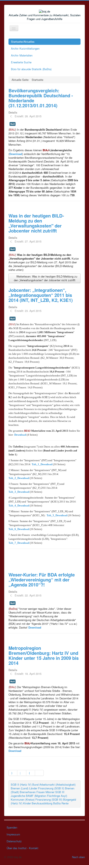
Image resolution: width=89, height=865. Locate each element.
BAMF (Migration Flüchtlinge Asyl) (46, 796)
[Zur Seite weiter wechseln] (30, 773)
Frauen (40, 792)
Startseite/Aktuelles (23, 42)
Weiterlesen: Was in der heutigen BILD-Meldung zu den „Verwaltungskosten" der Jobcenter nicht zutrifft (45, 278)
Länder (33, 788)
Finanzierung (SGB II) (51, 788)
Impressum (13, 834)
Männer (50, 792)
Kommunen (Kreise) (23, 799)
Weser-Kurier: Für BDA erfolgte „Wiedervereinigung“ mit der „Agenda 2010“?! (41, 579)
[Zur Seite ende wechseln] (39, 773)
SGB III (59, 792)
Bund (35, 784)
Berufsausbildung (42, 803)
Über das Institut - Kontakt (22, 848)
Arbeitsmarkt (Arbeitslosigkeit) (57, 784)
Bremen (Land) (19, 788)
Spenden (12, 827)
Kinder (27, 803)
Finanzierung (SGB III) (48, 799)
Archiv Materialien (21, 55)
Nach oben (78, 857)
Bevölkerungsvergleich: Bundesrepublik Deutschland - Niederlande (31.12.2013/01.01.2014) (40, 98)
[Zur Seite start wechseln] (12, 773)
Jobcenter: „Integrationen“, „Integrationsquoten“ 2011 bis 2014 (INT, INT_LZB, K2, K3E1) (40, 295)
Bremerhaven (28, 792)
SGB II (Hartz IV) (21, 784)
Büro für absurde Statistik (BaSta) (31, 69)
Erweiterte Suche (21, 62)
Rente (65, 803)
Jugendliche (18, 796)
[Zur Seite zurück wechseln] (21, 773)
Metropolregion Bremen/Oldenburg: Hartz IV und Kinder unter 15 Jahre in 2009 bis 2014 (43, 655)
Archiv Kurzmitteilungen (25, 48)
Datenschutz (14, 841)
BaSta (57, 803)
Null (12, 123)
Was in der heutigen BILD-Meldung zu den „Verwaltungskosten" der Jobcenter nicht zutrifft (36, 223)
